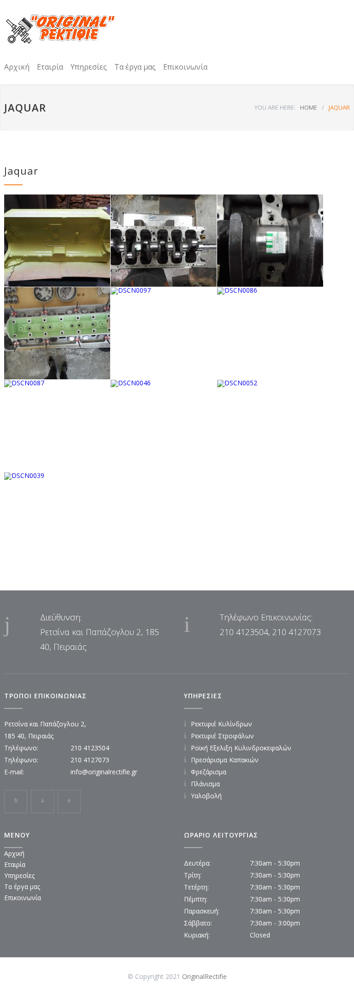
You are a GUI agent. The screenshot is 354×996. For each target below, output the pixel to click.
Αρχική (17, 67)
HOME (308, 107)
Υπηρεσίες (89, 67)
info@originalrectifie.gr (104, 771)
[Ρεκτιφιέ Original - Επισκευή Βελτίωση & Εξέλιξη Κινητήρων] (60, 29)
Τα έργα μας (135, 67)
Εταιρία (50, 67)
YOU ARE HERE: (274, 107)
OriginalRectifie (204, 976)
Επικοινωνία (185, 67)
